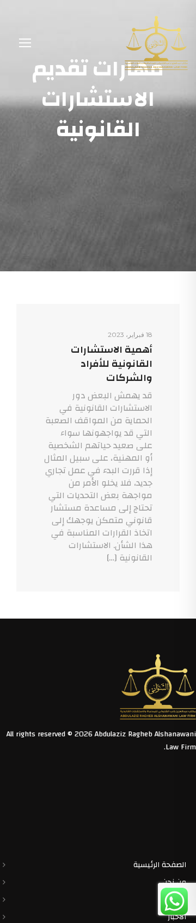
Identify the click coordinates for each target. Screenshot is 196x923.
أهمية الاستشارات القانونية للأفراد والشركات (111, 364)
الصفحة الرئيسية (159, 865)
